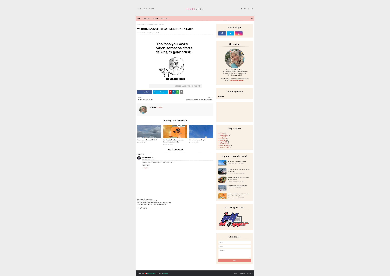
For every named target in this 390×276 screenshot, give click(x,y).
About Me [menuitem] (147, 18)
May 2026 (223, 140)
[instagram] (248, 9)
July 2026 (223, 137)
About (145, 9)
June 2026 (223, 138)
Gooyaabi (165, 273)
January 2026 (224, 147)
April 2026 (223, 142)
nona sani (140, 33)
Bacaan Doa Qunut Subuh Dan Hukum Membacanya (239, 170)
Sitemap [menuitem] (155, 18)
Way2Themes (151, 273)
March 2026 (224, 143)
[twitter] (245, 9)
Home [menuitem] (138, 18)
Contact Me (242, 273)
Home (139, 9)
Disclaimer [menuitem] (164, 18)
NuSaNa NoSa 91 (147, 157)
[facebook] (241, 9)
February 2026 (225, 145)
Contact (151, 9)
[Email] (247, 33)
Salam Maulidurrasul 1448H (197, 140)
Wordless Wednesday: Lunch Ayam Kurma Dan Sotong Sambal (173, 141)
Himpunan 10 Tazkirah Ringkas (237, 161)
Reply (144, 165)
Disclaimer (250, 273)
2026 (222, 133)
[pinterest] (252, 9)
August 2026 (224, 135)
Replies (146, 168)
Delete (148, 165)
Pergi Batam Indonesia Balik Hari (147, 140)
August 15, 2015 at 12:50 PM (148, 159)
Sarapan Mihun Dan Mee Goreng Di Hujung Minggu (238, 178)
